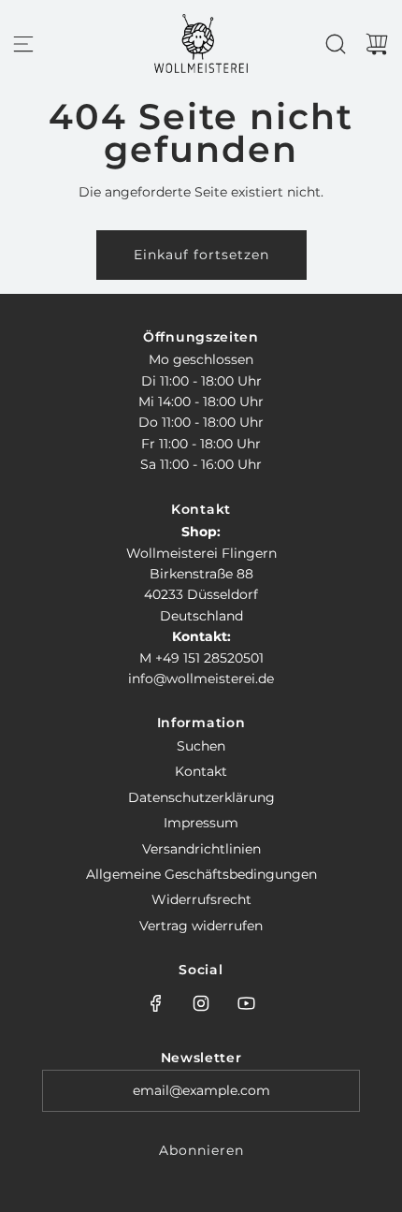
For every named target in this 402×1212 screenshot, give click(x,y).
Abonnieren (201, 1150)
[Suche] (335, 44)
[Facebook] (156, 1003)
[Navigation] (23, 44)
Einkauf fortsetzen (201, 254)
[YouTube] (245, 1003)
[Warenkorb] (376, 44)
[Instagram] (201, 1003)
